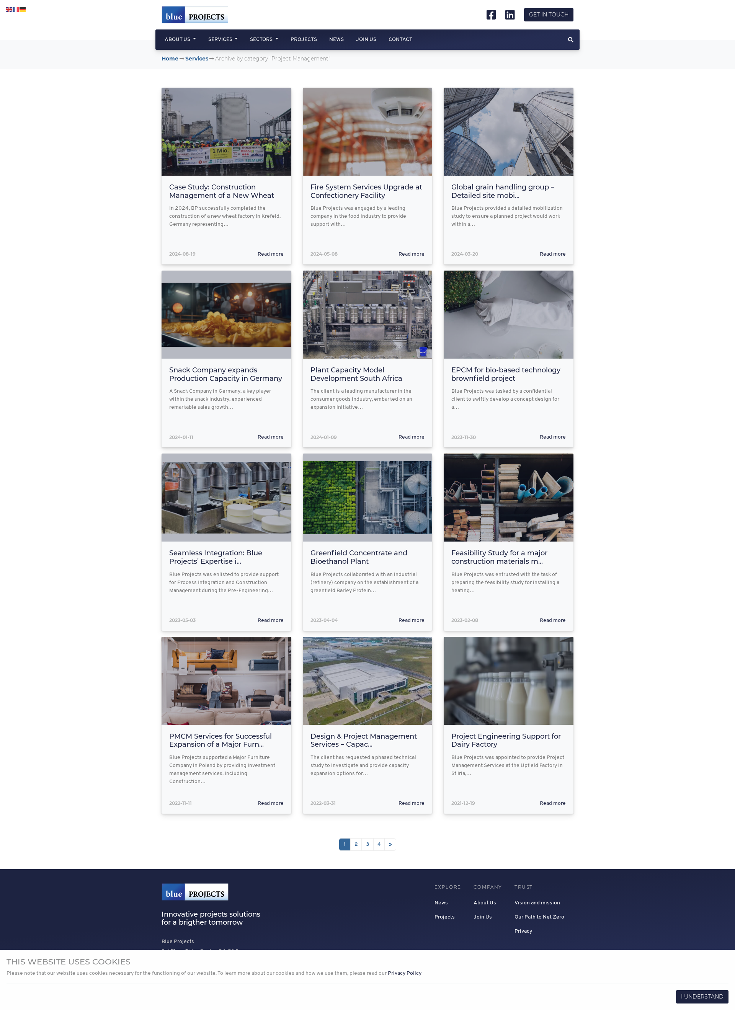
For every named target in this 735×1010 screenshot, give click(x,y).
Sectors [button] (262, 39)
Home (170, 58)
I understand (702, 996)
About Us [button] (178, 39)
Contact (400, 39)
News (336, 39)
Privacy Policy (404, 973)
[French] (16, 10)
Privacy (523, 931)
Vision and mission (537, 903)
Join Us (366, 39)
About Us (485, 903)
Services (196, 58)
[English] (9, 10)
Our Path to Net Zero (539, 917)
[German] (23, 10)
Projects (304, 39)
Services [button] (221, 39)
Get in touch (548, 14)
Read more (271, 254)
